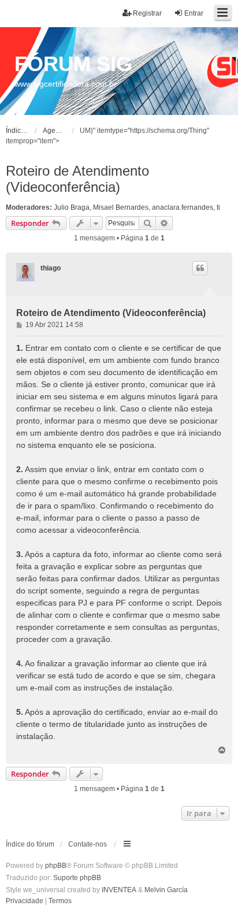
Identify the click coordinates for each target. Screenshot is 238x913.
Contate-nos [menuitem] (87, 844)
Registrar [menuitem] (147, 13)
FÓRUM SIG (73, 64)
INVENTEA (119, 890)
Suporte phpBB (77, 878)
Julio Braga (72, 207)
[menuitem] (24, 901)
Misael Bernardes (120, 207)
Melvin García (166, 890)
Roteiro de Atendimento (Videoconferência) (77, 179)
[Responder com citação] (199, 268)
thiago (50, 268)
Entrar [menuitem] (193, 13)
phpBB (55, 866)
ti (218, 207)
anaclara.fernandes (182, 207)
